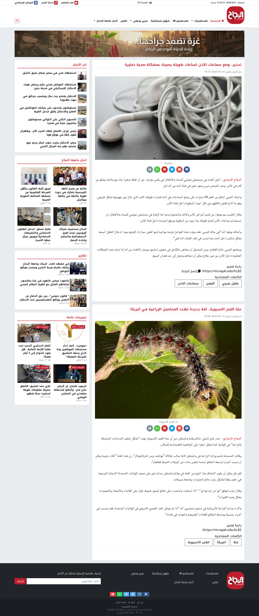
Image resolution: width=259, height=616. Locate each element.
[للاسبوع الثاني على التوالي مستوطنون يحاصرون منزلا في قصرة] (82, 122)
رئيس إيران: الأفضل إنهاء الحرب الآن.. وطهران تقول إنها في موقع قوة (48, 133)
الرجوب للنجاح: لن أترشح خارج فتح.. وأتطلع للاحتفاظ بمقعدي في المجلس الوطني (70, 391)
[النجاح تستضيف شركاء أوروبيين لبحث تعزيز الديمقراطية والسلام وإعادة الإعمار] (70, 216)
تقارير (124, 21)
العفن (210, 283)
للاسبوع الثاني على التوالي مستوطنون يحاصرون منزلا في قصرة (52, 121)
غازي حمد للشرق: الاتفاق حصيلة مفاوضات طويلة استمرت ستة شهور (35, 389)
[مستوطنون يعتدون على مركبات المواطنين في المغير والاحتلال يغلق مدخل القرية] (82, 110)
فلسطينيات (200, 21)
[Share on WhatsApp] (157, 169)
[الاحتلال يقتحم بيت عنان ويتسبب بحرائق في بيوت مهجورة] (82, 98)
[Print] (150, 169)
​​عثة (236, 542)
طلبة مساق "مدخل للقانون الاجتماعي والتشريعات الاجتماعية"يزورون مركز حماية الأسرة (34, 234)
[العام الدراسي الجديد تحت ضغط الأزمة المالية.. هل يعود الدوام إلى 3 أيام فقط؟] (34, 333)
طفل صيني (230, 283)
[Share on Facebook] (187, 169)
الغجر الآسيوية (198, 542)
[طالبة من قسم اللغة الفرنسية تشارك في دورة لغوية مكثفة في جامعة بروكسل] (70, 176)
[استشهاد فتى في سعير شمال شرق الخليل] (82, 75)
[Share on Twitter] (172, 169)
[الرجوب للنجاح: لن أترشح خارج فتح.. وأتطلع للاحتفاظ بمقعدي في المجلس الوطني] (70, 373)
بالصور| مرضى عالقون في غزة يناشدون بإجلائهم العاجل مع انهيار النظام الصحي (44, 282)
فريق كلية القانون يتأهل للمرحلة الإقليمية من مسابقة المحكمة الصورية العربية (35, 194)
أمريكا (221, 542)
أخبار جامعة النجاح (107, 21)
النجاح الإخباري (235, 15)
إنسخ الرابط (190, 271)
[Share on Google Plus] (179, 169)
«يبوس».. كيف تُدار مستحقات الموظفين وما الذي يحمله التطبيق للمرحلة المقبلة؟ (72, 351)
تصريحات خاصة (77, 317)
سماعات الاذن (188, 283)
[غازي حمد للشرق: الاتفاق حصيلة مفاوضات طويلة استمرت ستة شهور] (34, 373)
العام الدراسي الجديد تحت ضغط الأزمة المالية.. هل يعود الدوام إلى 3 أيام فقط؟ (34, 351)
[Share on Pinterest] (164, 169)
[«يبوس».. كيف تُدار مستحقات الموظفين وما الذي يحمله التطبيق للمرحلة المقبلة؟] (70, 333)
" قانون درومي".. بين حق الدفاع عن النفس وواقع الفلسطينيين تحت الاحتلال (44, 298)
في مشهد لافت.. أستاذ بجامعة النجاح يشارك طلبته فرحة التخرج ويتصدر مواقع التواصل (44, 267)
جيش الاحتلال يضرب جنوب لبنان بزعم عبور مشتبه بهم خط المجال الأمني (51, 144)
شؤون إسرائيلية (160, 21)
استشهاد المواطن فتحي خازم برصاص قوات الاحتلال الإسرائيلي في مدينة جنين (49, 86)
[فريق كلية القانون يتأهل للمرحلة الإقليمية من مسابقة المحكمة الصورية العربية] (34, 176)
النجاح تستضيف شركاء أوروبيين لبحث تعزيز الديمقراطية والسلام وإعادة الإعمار (73, 234)
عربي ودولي (140, 21)
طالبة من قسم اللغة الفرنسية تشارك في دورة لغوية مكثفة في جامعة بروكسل (71, 194)
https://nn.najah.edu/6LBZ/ (222, 271)
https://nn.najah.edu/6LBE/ (222, 530)
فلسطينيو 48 (180, 21)
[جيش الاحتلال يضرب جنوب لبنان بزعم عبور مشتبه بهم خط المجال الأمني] (82, 145)
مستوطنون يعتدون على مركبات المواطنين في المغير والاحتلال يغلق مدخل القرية (48, 109)
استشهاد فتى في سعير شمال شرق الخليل (49, 73)
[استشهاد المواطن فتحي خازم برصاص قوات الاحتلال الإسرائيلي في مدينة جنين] (82, 87)
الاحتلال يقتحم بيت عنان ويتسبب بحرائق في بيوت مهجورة (49, 98)
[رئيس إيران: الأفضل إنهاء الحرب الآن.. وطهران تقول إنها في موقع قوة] (82, 133)
